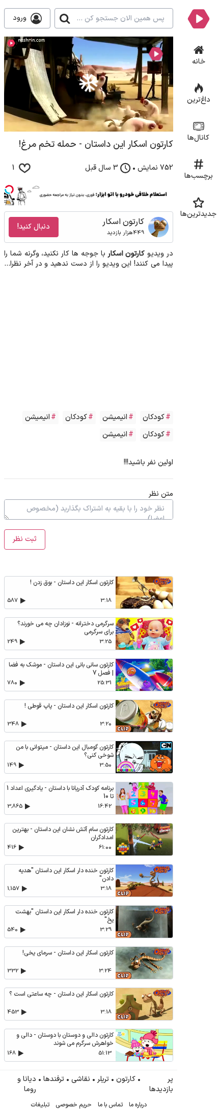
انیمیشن (114, 417)
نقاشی (80, 1079)
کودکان (154, 417)
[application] (88, 84)
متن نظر (161, 494)
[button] (88, 83)
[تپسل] (9, 189)
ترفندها (53, 1079)
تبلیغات (40, 1105)
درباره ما (138, 1105)
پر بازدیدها (161, 1084)
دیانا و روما (26, 1084)
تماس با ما (110, 1105)
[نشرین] (198, 18)
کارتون (125, 1079)
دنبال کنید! (33, 226)
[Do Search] (64, 18)
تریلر (103, 1079)
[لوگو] (156, 54)
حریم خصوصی (74, 1105)
